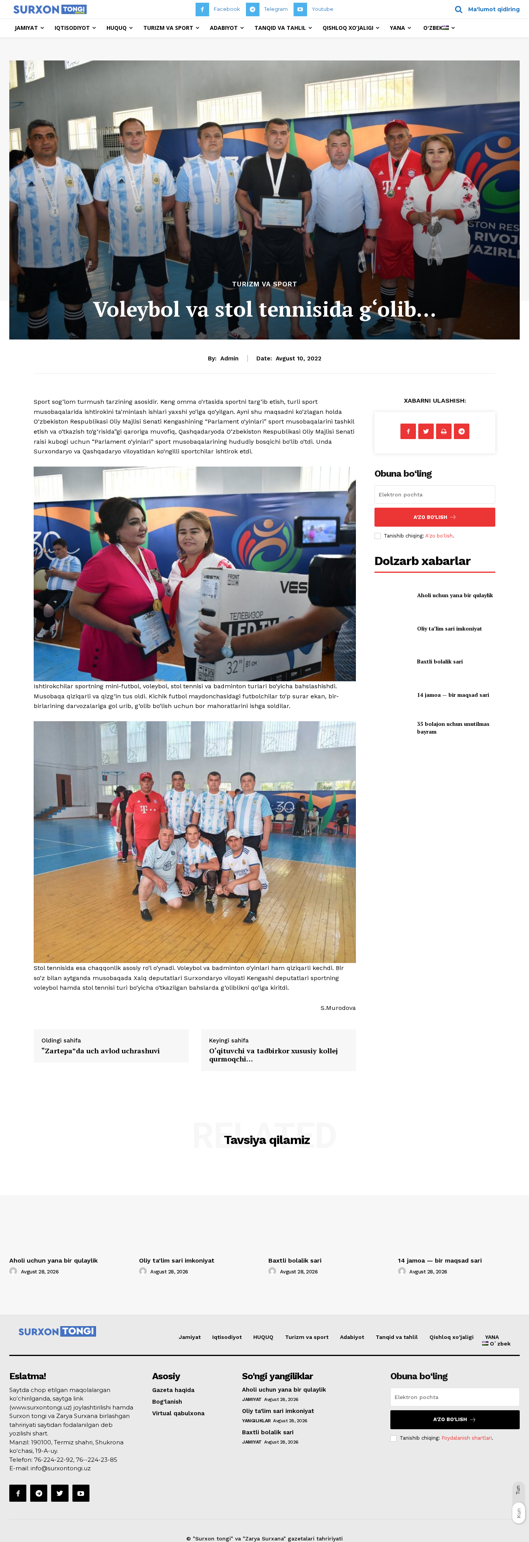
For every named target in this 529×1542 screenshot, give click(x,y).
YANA (492, 1337)
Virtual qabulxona (178, 1413)
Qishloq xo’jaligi (451, 1337)
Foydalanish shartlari (466, 1438)
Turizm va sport (264, 284)
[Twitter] (426, 431)
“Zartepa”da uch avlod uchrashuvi (100, 1050)
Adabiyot (352, 1337)
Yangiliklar (256, 1420)
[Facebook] (202, 9)
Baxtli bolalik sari (440, 661)
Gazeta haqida (173, 1390)
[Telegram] (252, 9)
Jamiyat (190, 1337)
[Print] (444, 431)
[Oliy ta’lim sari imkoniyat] (392, 628)
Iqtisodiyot (227, 1337)
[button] (485, 9)
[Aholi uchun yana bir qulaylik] (392, 595)
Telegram (276, 9)
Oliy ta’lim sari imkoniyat (449, 628)
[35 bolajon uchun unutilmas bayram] (392, 727)
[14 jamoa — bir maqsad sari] (392, 694)
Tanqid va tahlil (397, 1337)
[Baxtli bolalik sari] (392, 661)
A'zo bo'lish (439, 536)
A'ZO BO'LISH (430, 517)
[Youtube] (300, 9)
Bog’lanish (167, 1401)
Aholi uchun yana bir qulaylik (455, 595)
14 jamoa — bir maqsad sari (453, 694)
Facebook (227, 9)
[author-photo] (14, 1271)
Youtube (322, 9)
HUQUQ (263, 1337)
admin (229, 358)
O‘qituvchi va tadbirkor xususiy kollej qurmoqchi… (273, 1055)
